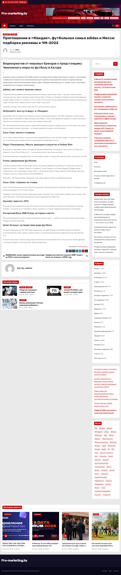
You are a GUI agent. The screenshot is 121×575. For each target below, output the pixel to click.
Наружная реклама (101, 318)
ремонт (107, 18)
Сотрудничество (100, 183)
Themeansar (35, 571)
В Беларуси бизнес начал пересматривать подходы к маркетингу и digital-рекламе (105, 116)
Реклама (97, 345)
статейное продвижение (102, 491)
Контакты (30, 26)
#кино (111, 435)
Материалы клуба (100, 171)
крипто (97, 474)
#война (113, 432)
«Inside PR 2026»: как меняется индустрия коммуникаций (73, 292)
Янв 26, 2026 (68, 295)
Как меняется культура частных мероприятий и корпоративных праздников (105, 239)
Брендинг (6, 34)
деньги (109, 467)
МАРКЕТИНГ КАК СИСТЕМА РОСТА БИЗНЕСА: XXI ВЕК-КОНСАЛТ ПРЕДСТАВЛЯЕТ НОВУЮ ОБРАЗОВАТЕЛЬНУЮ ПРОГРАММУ (105, 204)
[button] (113, 26)
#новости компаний (74, 18)
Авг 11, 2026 (68, 549)
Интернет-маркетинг (101, 295)
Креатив (97, 304)
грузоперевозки (100, 467)
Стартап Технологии (106, 453)
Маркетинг (97, 309)
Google (97, 449)
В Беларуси (98, 277)
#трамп (97, 446)
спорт (103, 488)
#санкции (113, 442)
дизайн (97, 470)
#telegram (98, 432)
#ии (105, 435)
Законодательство (100, 286)
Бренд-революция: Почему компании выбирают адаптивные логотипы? (31, 305)
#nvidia (109, 428)
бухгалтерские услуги (101, 463)
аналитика (103, 456)
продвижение (114, 18)
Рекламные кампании (101, 349)
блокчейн (98, 460)
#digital (102, 428)
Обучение (97, 327)
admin (17, 50)
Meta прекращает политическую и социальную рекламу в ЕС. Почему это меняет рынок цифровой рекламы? (105, 128)
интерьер (104, 470)
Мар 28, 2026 (23, 295)
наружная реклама (101, 477)
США (96, 453)
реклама (96, 18)
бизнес (83, 18)
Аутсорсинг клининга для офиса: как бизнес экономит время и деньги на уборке (105, 372)
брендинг (106, 460)
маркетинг (90, 18)
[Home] (4, 25)
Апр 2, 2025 (23, 307)
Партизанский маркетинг (102, 331)
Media (104, 449)
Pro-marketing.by (14, 13)
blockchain (111, 446)
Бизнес (22, 287)
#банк (107, 432)
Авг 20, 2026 (9, 549)
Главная (12, 26)
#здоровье (98, 435)
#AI (96, 428)
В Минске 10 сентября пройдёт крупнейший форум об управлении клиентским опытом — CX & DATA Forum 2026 (105, 84)
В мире (96, 282)
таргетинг (98, 495)
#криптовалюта (107, 439)
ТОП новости (98, 358)
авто (96, 456)
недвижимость (99, 481)
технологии (106, 495)
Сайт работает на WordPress (10, 571)
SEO (102, 18)
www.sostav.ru (82, 246)
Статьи (96, 354)
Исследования (99, 300)
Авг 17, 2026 (38, 549)
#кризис (97, 439)
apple (104, 446)
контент (112, 470)
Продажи (13, 34)
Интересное (98, 291)
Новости (97, 322)
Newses (24, 571)
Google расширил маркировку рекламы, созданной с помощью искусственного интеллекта (105, 249)
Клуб (21, 26)
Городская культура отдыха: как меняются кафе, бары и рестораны (105, 230)
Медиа (96, 313)
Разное (96, 340)
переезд (108, 481)
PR (108, 449)
